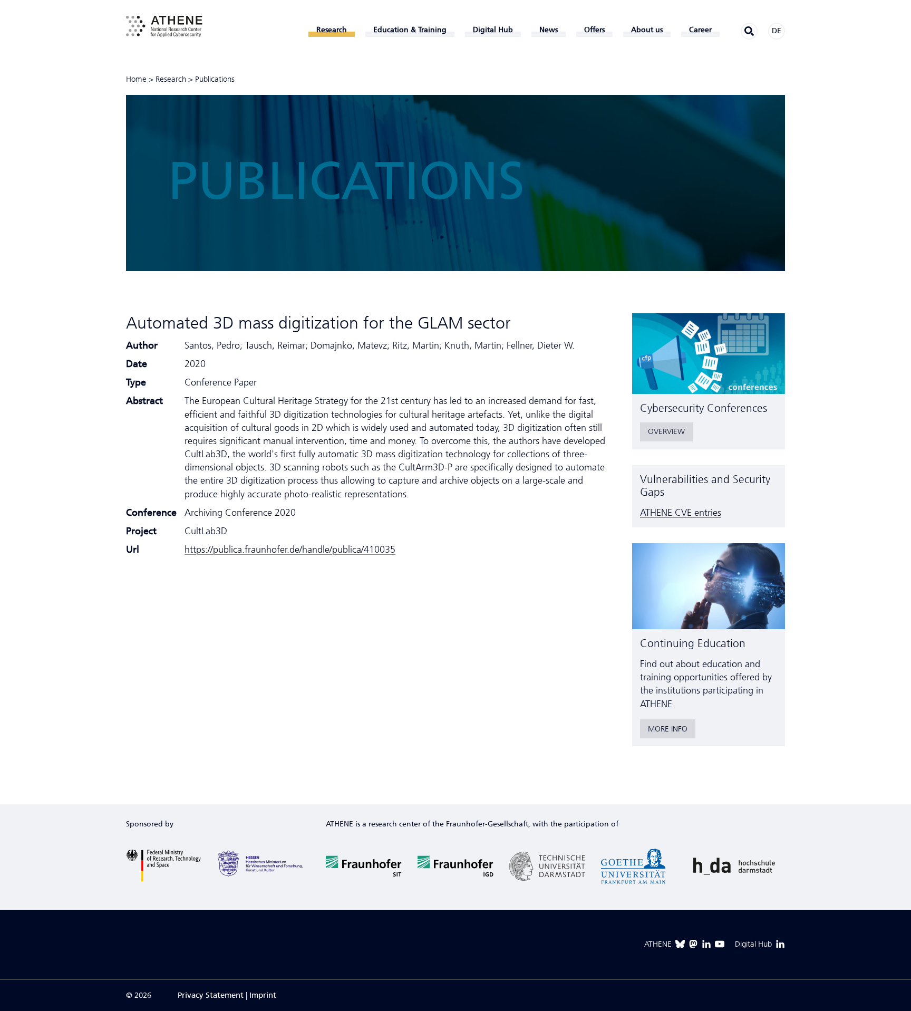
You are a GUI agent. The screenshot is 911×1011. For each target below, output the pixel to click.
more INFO (667, 729)
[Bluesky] (680, 944)
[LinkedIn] (706, 944)
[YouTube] (719, 944)
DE (776, 30)
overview (666, 431)
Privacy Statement (211, 995)
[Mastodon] (693, 944)
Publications (215, 79)
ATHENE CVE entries (680, 512)
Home (136, 79)
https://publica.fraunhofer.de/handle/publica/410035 (290, 549)
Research (171, 79)
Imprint (262, 995)
